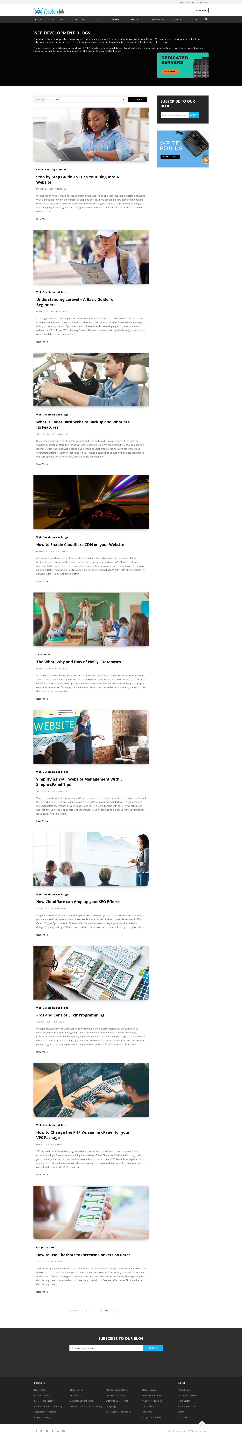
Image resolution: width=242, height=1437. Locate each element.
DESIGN (37, 19)
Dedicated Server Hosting (81, 1400)
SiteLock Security (149, 1390)
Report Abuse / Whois (187, 1406)
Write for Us (185, 2)
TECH (194, 19)
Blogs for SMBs (46, 1247)
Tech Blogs (43, 654)
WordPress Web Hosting (45, 1411)
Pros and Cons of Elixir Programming (70, 1015)
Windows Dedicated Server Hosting (86, 1406)
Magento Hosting (42, 1417)
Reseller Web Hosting (43, 1400)
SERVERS (178, 19)
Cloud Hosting (76, 1390)
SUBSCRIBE (201, 10)
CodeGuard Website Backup (118, 1411)
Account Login (184, 1390)
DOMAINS (116, 19)
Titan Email (147, 1411)
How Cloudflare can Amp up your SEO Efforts (78, 901)
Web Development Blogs (52, 292)
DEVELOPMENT (58, 19)
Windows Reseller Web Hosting (48, 1406)
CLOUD (97, 19)
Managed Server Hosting (117, 1390)
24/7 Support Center (187, 1395)
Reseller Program (199, 2)
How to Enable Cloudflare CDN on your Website (80, 544)
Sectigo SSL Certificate (152, 1417)
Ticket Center (184, 1400)
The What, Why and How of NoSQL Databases (78, 661)
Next (107, 1310)
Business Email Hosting (116, 1395)
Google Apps (111, 1406)
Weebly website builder (152, 1400)
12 (101, 1310)
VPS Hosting (75, 1395)
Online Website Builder (152, 1395)
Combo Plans (148, 1406)
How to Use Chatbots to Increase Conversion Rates (83, 1254)
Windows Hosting (42, 1395)
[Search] (206, 19)
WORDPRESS (157, 19)
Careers (181, 1411)
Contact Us (183, 1417)
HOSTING (80, 19)
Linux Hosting (40, 1390)
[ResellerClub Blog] (61, 9)
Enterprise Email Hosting (117, 1400)
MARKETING (136, 19)
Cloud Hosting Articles (51, 169)
